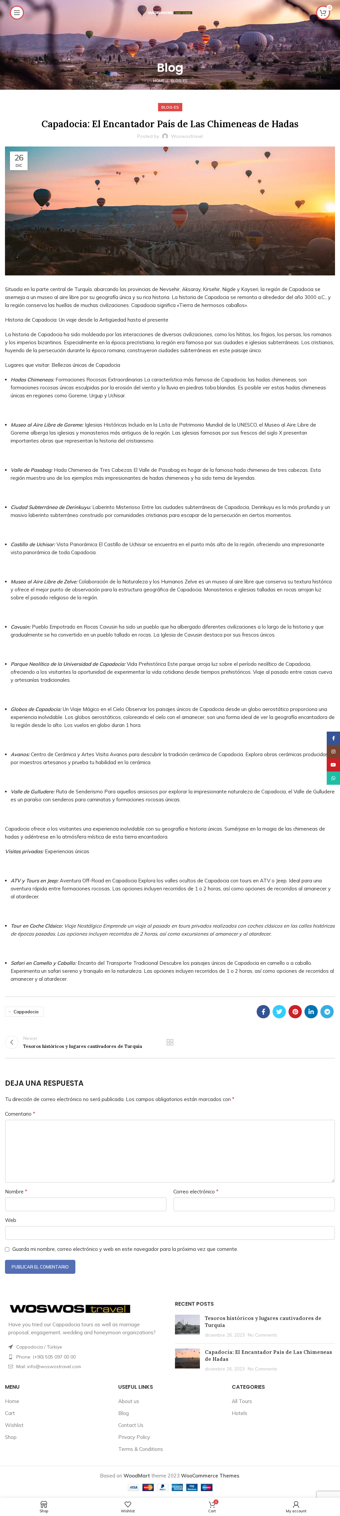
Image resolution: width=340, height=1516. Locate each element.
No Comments (262, 1335)
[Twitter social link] (279, 1011)
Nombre (16, 1191)
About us (128, 1401)
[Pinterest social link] (295, 1011)
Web (10, 1220)
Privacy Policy (134, 1437)
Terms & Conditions (140, 1449)
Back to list (170, 1042)
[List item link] (85, 1357)
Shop (11, 1437)
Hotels (239, 1413)
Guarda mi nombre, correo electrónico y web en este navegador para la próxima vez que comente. (125, 1249)
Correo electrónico (195, 1191)
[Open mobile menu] (17, 12)
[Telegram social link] (327, 1011)
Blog (123, 1413)
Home (158, 80)
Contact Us (130, 1425)
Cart (10, 1413)
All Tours (242, 1401)
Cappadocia (26, 1012)
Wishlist (14, 1425)
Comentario (20, 1113)
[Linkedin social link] (311, 1011)
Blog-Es (179, 80)
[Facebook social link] (263, 1011)
